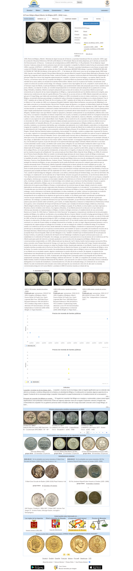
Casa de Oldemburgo (56, 530)
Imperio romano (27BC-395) (34, 530)
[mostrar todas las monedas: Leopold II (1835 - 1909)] (102, 47)
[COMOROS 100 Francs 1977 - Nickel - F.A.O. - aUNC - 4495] (94, 417)
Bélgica (85, 34)
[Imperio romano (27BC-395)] (34, 524)
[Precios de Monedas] (99, 524)
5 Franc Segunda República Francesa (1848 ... (95, 451)
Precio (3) (55, 19)
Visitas (98, 19)
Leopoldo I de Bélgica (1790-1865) (94, 49)
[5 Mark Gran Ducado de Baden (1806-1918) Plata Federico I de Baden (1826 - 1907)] (44, 471)
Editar (86, 19)
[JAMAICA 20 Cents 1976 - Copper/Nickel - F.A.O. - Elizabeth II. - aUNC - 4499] (65, 417)
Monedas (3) (42, 19)
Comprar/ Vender (70, 19)
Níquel (85, 31)
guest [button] (107, 5)
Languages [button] (104, 10)
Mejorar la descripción (91, 23)
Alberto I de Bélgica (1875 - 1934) (93, 42)
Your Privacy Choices (81, 562)
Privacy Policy (70, 562)
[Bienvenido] (34, 3)
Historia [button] (67, 10)
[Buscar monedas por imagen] (56, 567)
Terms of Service (59, 562)
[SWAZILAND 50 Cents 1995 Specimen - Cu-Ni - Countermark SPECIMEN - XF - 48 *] (36, 417)
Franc (87, 28)
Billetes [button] (38, 10)
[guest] (107, 2)
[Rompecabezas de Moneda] (77, 524)
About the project (48, 562)
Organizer (46, 10)
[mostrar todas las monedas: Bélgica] (91, 34)
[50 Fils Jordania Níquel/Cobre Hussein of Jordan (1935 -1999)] (88, 471)
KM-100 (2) (89, 54)
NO (68, 554)
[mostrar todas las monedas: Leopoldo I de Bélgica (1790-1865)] (85, 51)
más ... (108, 396)
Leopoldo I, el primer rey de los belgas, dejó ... (38, 390)
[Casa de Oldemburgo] (55, 524)
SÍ (64, 554)
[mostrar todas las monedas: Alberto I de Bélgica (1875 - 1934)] (85, 45)
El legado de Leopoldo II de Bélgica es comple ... (39, 398)
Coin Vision (62, 566)
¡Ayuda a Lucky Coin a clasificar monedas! (49, 534)
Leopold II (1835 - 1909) (91, 47)
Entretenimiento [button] (56, 10)
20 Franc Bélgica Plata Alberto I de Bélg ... (66, 451)
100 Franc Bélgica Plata (37, 451)
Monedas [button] (29, 10)
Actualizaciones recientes (66, 456)
